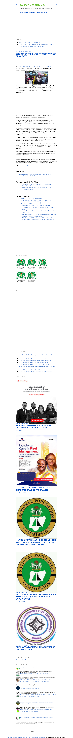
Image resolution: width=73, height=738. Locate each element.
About (15, 737)
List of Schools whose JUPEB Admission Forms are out (34, 364)
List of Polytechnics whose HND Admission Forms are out (35, 370)
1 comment (21, 652)
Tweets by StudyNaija (22, 660)
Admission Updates (29, 12)
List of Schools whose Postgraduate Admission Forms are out (36, 372)
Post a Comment (23, 430)
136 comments (22, 547)
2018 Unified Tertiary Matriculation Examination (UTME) (35, 67)
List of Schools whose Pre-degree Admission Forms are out (35, 359)
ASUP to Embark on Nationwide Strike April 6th (35, 668)
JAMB (17, 284)
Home (21, 12)
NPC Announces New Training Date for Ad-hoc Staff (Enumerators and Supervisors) (36, 596)
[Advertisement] (36, 24)
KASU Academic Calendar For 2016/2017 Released (34, 673)
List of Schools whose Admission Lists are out (31, 46)
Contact (20, 737)
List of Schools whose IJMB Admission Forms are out (34, 362)
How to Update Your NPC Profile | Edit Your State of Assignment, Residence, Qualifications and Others (36, 542)
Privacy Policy (27, 737)
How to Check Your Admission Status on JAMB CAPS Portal (36, 44)
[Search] (56, 4)
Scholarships (39, 12)
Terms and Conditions (38, 737)
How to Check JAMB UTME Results (29, 42)
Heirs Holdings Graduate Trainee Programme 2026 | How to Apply (33, 426)
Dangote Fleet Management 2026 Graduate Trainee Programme (33, 489)
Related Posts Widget (54, 284)
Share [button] (30, 51)
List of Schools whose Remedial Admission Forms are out (35, 360)
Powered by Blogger (37, 731)
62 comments (22, 601)
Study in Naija (32, 5)
